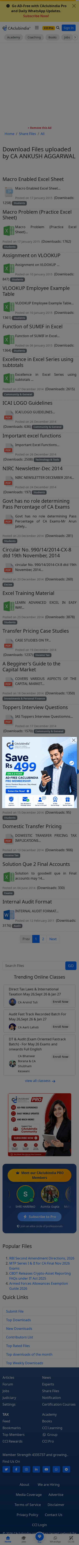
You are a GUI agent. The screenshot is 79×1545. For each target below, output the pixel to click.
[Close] (73, 740)
